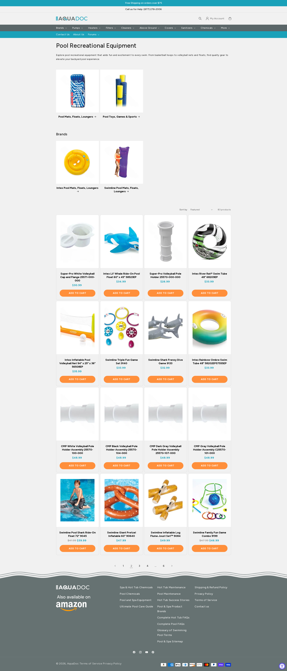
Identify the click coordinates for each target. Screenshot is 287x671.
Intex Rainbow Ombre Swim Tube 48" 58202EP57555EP (209, 361)
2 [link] (131, 565)
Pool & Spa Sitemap (170, 641)
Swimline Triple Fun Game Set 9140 (121, 361)
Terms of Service (206, 600)
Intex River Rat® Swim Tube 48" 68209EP (209, 275)
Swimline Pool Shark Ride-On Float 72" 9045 (77, 534)
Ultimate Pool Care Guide (136, 606)
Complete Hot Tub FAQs (173, 617)
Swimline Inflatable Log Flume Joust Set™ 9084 (165, 534)
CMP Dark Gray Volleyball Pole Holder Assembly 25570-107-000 (165, 450)
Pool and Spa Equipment (135, 600)
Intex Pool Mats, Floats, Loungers (77, 188)
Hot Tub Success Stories (173, 600)
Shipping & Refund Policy (211, 587)
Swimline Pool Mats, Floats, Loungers (121, 189)
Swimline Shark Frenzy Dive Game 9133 (165, 361)
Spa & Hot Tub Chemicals (136, 587)
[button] (200, 18)
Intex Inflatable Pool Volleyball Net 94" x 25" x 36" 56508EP (77, 363)
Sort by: (184, 209)
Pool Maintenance (169, 593)
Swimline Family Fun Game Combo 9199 (209, 534)
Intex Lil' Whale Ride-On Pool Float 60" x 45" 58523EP (121, 275)
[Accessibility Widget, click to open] (282, 666)
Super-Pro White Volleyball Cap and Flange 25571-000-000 (77, 277)
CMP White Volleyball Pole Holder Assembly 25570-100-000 (77, 450)
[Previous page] (115, 566)
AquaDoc (73, 663)
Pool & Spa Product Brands (169, 609)
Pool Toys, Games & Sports (120, 116)
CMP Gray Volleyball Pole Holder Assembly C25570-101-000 (209, 450)
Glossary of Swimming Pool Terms (172, 633)
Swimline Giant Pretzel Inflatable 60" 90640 (121, 534)
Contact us (202, 606)
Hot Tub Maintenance (171, 587)
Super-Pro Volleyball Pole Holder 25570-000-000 (165, 275)
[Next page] (171, 566)
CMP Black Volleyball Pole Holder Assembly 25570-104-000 (122, 450)
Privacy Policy (204, 593)
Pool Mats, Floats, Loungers (75, 116)
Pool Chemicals (130, 593)
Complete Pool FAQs (171, 624)
